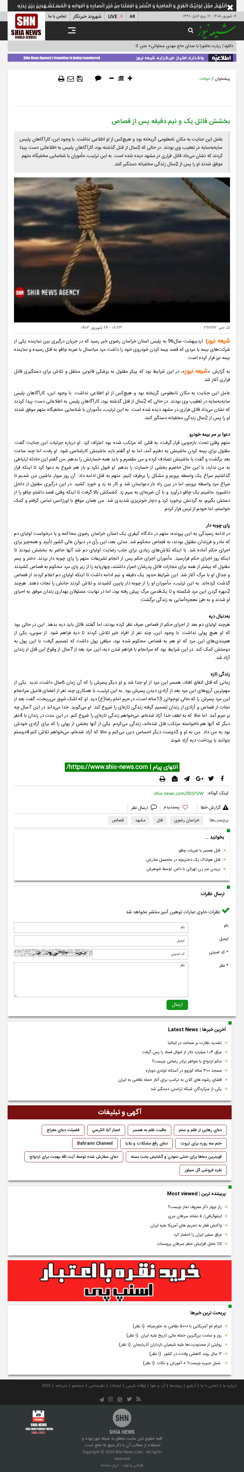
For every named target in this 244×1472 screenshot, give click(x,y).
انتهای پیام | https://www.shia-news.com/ (122, 767)
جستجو (78, 1385)
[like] (179, 808)
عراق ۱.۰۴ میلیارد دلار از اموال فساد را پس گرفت (182, 1052)
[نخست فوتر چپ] (39, 1422)
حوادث (204, 78)
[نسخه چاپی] (61, 79)
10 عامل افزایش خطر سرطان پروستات (189, 1243)
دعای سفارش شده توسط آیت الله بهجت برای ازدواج (74, 1156)
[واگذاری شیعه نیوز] (122, 56)
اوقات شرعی (136, 1385)
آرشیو (191, 1385)
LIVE (112, 16)
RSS (46, 1385)
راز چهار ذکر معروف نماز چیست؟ (195, 1207)
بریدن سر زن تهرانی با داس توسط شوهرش (183, 869)
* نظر (223, 965)
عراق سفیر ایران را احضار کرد (198, 1234)
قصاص (118, 820)
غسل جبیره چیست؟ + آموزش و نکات (182, 1363)
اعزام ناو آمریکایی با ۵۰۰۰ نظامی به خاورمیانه (177, 1326)
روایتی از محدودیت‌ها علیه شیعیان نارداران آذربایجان (170, 1344)
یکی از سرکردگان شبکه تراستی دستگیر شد (186, 1089)
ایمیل (223, 939)
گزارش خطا (210, 808)
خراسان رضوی (186, 820)
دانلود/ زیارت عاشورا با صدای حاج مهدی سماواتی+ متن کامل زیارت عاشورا (170, 46)
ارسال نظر (140, 808)
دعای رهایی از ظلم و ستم (200, 1130)
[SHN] (26, 25)
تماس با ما (57, 16)
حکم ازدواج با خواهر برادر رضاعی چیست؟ (187, 1061)
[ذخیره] (80, 79)
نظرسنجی (97, 1385)
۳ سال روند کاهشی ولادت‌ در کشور (185, 1354)
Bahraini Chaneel (95, 1143)
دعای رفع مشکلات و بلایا (146, 1143)
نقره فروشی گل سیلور (203, 1170)
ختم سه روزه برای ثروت (201, 1143)
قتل (160, 820)
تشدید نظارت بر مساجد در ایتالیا (195, 1043)
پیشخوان (222, 78)
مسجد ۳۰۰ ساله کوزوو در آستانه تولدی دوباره (184, 1070)
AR (132, 16)
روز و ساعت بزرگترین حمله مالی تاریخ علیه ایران (174, 1335)
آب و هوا (157, 1385)
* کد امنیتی (218, 952)
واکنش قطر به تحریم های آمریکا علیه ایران (186, 1225)
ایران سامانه (110, 1465)
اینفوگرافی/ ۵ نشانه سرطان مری (195, 1216)
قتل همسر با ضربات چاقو (199, 850)
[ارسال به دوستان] (70, 79)
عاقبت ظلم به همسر (149, 1130)
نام (226, 925)
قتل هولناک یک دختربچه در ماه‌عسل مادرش (183, 859)
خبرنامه (61, 1385)
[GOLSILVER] (120, 1280)
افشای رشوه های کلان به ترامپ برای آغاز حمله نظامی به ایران (170, 1079)
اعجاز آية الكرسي (106, 1130)
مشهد (140, 820)
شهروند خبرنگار (87, 17)
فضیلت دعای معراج (63, 1130)
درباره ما (229, 1385)
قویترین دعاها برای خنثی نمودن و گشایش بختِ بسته (176, 1156)
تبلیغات (115, 1385)
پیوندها (176, 1385)
